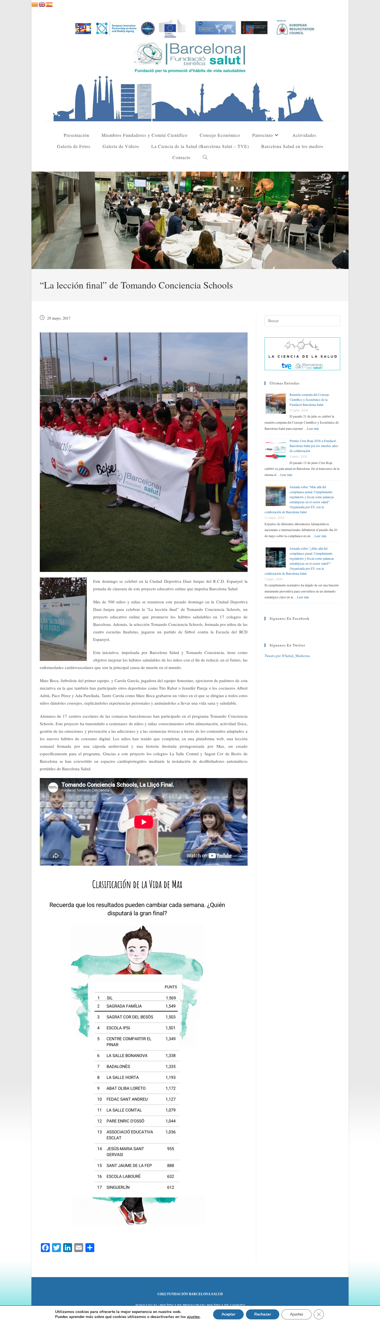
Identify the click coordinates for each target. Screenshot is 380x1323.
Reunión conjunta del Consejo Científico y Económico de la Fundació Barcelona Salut (309, 399)
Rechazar (262, 1314)
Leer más (313, 428)
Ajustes (296, 1314)
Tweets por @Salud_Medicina (287, 655)
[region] (190, 220)
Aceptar (228, 1314)
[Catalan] (35, 3)
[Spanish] (49, 3)
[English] (42, 3)
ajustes (193, 1316)
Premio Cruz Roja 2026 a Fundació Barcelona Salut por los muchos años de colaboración (314, 445)
